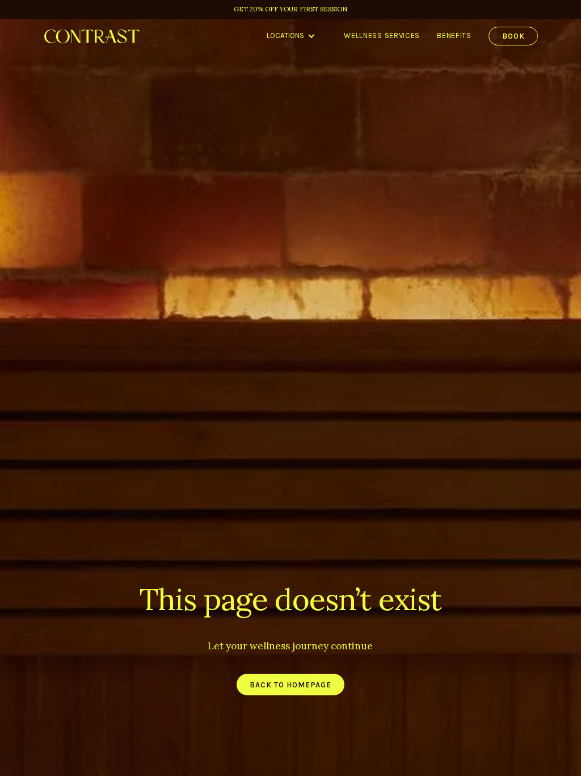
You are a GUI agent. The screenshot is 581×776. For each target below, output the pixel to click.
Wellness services (382, 35)
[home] (92, 36)
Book (513, 36)
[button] (291, 36)
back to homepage (290, 685)
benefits (454, 35)
